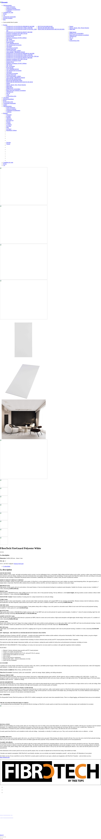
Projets (5, 14)
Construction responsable (9, 16)
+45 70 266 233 (8, 806)
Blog (4, 19)
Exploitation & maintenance (13, 9)
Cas (4, 15)
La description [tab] (6, 566)
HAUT (2, 835)
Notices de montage (11, 8)
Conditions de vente (8, 12)
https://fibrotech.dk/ (5, 757)
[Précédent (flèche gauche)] (0, 838)
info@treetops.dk (8, 803)
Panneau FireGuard (18, 563)
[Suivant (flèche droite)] (2, 838)
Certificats (8, 11)
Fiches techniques (10, 6)
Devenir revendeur (7, 18)
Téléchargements (7, 5)
